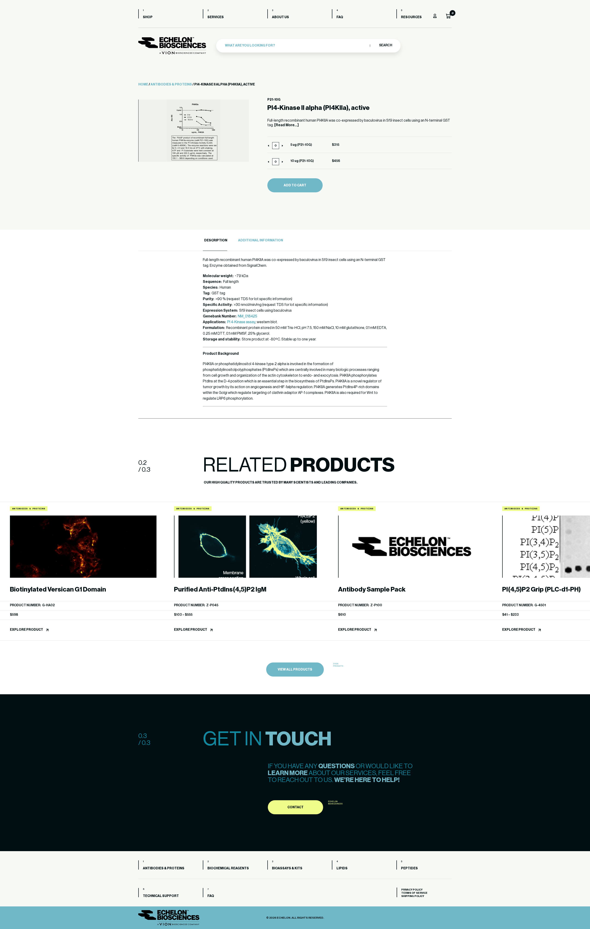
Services (215, 17)
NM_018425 (247, 316)
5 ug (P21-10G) (301, 145)
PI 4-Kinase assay (241, 322)
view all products (295, 669)
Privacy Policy (411, 889)
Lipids (342, 868)
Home (143, 84)
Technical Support (161, 896)
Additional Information (260, 240)
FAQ (339, 17)
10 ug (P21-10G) (302, 161)
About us (280, 17)
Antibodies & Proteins (171, 84)
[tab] (215, 241)
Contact (295, 807)
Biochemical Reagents (228, 868)
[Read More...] (286, 125)
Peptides (409, 868)
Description (215, 240)
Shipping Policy (412, 896)
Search (385, 45)
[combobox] (296, 45)
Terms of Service (414, 893)
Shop (148, 17)
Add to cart (295, 185)
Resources (411, 17)
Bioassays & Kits (287, 868)
